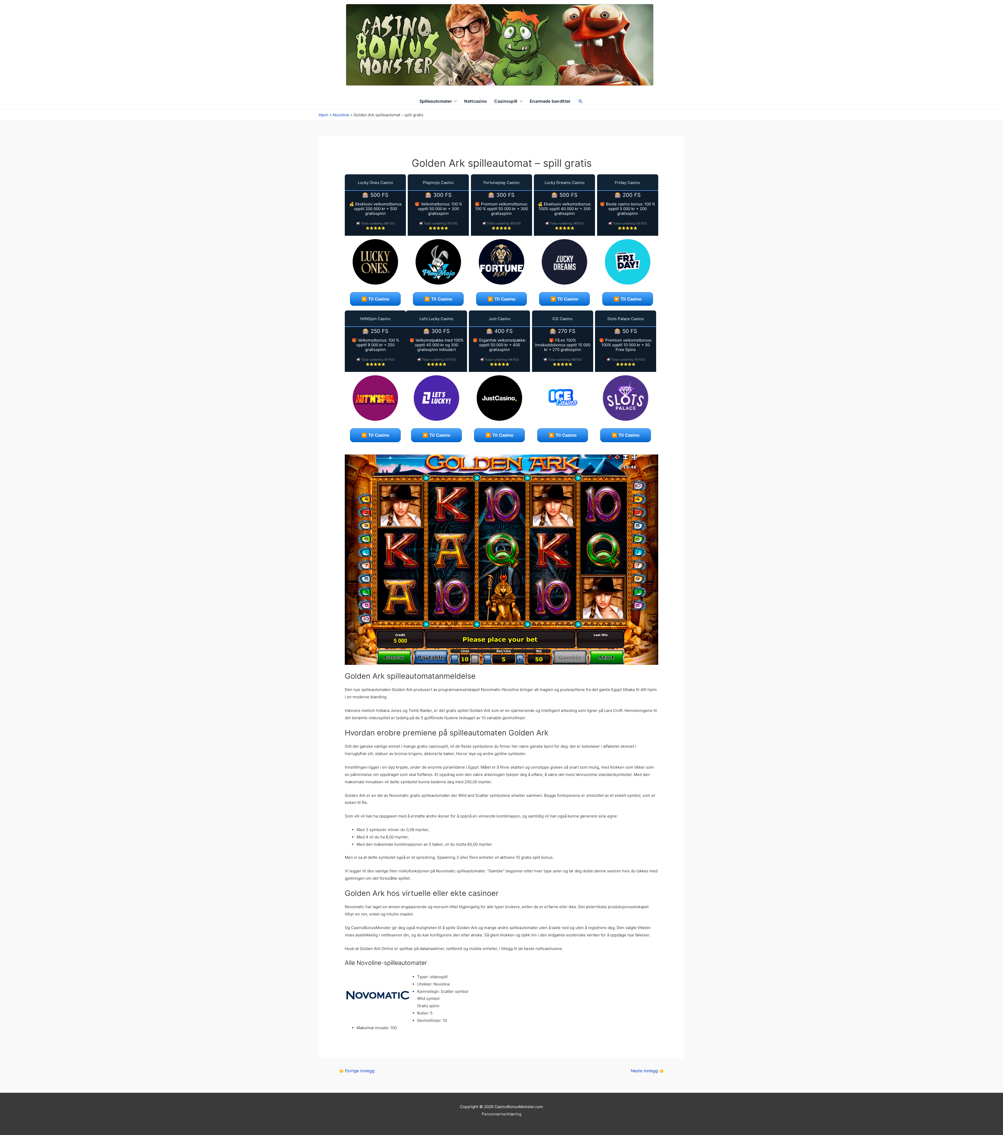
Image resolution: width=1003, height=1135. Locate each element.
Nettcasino (475, 101)
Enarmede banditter (550, 101)
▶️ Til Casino (375, 299)
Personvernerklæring (501, 1113)
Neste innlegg (647, 1070)
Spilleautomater (435, 101)
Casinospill (505, 101)
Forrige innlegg (357, 1070)
